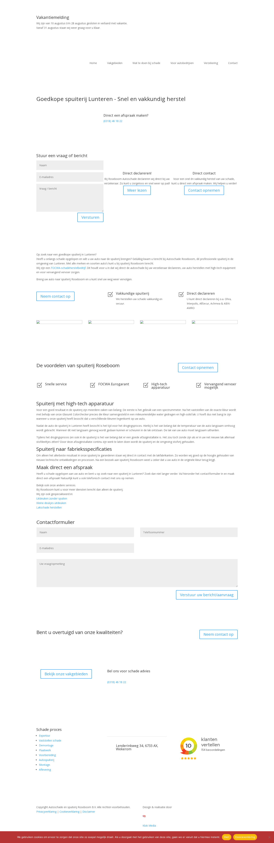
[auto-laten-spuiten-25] (111, 323)
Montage (44, 764)
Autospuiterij (46, 760)
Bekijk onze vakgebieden (66, 673)
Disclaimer (88, 811)
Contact (233, 63)
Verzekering (211, 63)
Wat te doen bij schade (146, 63)
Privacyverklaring (46, 811)
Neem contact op (55, 296)
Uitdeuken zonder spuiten (51, 498)
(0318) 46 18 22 (112, 121)
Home (93, 63)
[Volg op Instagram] (110, 693)
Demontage (46, 745)
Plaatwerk (45, 750)
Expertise (44, 735)
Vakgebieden (114, 63)
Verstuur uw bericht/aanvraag (207, 594)
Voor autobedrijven (182, 63)
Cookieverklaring (69, 811)
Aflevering (45, 769)
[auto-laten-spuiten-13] (163, 323)
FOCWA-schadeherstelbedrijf (68, 268)
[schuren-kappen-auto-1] (215, 323)
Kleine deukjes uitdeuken (51, 503)
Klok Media (149, 825)
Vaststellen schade (50, 740)
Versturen (90, 217)
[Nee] (269, 837)
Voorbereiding (47, 755)
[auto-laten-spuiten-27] (59, 323)
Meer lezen (137, 190)
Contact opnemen (204, 190)
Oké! (226, 837)
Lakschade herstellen (49, 507)
